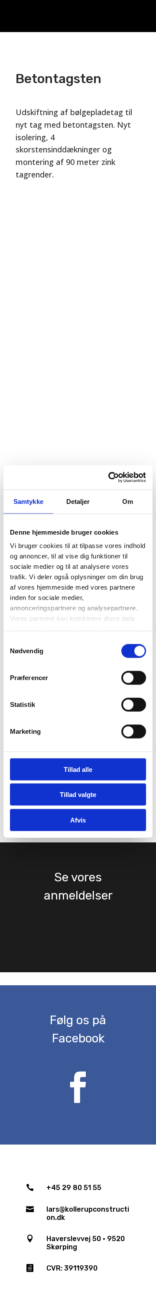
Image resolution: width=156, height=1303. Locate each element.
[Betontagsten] (78, 378)
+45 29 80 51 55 (73, 1188)
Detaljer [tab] (78, 501)
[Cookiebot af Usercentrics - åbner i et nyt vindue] (110, 477)
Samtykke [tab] (28, 501)
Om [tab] (127, 501)
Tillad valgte (78, 794)
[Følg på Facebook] (78, 1087)
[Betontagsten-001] (78, 290)
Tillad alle (78, 769)
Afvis (78, 819)
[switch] (133, 677)
